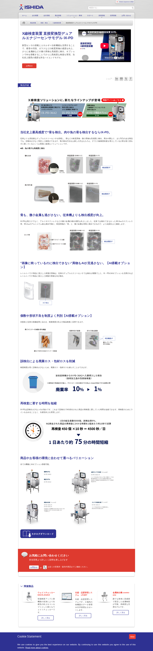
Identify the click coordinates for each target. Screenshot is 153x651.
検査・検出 (44, 23)
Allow (132, 636)
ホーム (24, 15)
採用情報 (113, 15)
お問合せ (29, 66)
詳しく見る (45, 618)
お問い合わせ (126, 15)
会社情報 (47, 15)
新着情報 (102, 15)
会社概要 (35, 15)
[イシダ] (31, 7)
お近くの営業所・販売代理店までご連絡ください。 (68, 567)
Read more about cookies (36, 647)
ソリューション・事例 (74, 15)
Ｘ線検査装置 (56, 23)
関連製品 (28, 586)
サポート (90, 15)
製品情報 (58, 15)
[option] (39, 605)
